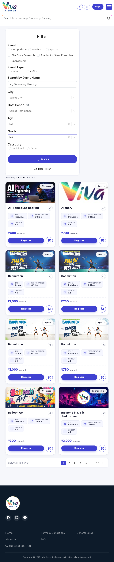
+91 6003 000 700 (20, 546)
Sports (54, 49)
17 (97, 463)
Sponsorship (18, 61)
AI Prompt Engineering (23, 207)
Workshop (38, 49)
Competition (19, 49)
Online (15, 71)
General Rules (85, 533)
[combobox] (9, 98)
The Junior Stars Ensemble (57, 55)
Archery (66, 207)
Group (34, 148)
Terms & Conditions (53, 533)
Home (8, 533)
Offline (34, 71)
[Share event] (50, 208)
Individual (18, 148)
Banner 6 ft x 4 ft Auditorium (72, 414)
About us (10, 539)
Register (26, 240)
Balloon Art (15, 412)
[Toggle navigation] (109, 7)
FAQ (43, 539)
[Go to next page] (103, 463)
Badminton (15, 276)
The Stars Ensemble (23, 55)
